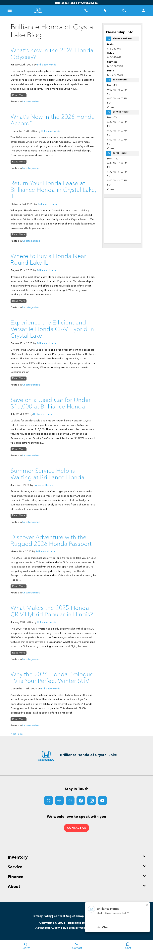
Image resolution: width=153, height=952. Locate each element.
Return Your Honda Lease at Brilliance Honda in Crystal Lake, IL (53, 190)
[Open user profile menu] (143, 10)
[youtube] (102, 800)
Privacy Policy (42, 916)
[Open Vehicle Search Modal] (124, 10)
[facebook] (80, 800)
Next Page (17, 734)
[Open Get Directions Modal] (105, 10)
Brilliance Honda (46, 64)
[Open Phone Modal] (86, 10)
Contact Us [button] (76, 827)
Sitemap (78, 916)
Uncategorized (31, 101)
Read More (18, 95)
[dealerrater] (70, 800)
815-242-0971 (115, 49)
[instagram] (91, 800)
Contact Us (62, 916)
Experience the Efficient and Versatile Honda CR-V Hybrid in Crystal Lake (52, 329)
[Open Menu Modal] (9, 10)
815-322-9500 (115, 66)
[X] (48, 800)
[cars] (59, 800)
